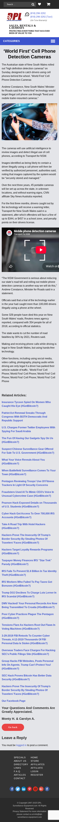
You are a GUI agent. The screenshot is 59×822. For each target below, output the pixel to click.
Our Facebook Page (13, 701)
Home (34, 757)
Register (37, 775)
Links (17, 768)
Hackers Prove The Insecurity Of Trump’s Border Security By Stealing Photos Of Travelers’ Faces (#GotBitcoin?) (26, 539)
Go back (12, 727)
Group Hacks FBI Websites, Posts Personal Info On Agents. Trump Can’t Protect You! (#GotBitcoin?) (27, 665)
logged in (21, 745)
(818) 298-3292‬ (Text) (41, 17)
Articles (20, 775)
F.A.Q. (17, 771)
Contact (19, 778)
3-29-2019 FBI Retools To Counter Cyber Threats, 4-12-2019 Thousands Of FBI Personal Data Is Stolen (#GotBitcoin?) (26, 639)
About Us (20, 761)
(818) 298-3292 (38, 13)
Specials (20, 757)
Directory (21, 764)
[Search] (32, 4)
